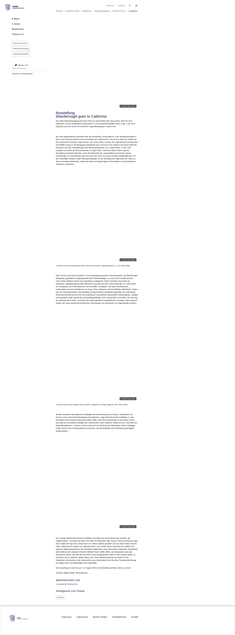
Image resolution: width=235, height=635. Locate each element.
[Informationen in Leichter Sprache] (130, 5)
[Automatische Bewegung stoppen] (13, 65)
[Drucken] (71, 131)
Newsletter (60, 597)
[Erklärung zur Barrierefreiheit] (136, 5)
